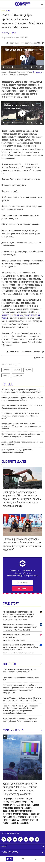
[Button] (12, 42)
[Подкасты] (37, 839)
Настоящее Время (8, 33)
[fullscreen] (41, 67)
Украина (5, 10)
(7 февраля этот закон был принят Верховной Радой (20, 315)
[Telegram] (22, 859)
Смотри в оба (13, 730)
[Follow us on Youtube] (15, 839)
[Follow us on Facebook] (3, 839)
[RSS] (31, 839)
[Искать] (35, 859)
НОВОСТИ (9, 664)
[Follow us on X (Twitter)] (9, 839)
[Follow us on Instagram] (20, 839)
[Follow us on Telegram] (26, 839)
